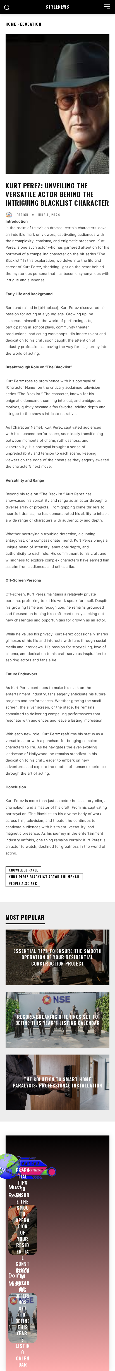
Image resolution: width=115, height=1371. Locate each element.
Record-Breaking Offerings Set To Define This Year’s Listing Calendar (57, 1020)
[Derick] (10, 215)
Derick (22, 215)
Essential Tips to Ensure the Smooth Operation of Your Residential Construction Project (57, 957)
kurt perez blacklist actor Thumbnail (44, 876)
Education (30, 24)
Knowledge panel (23, 870)
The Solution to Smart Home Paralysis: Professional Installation (57, 1082)
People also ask (23, 883)
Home (11, 24)
